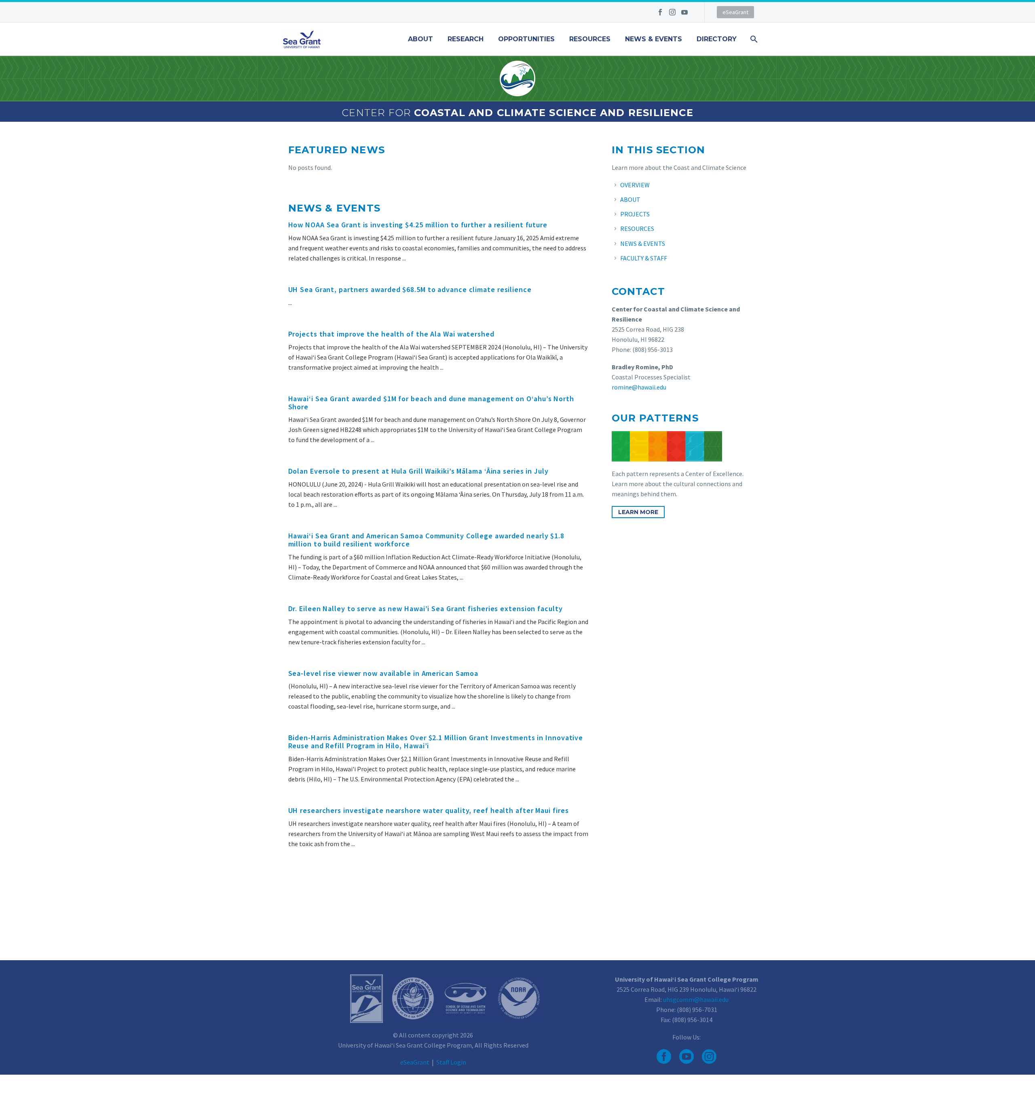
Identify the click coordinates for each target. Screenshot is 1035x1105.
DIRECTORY (717, 39)
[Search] (753, 39)
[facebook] (664, 1056)
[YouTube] (684, 12)
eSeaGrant (735, 12)
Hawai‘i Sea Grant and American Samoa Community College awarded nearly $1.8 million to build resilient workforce (426, 539)
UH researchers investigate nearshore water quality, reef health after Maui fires (428, 810)
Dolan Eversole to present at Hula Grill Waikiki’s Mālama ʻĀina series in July (418, 471)
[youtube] (686, 1056)
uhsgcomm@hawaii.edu (696, 999)
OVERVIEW (635, 185)
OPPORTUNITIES (526, 39)
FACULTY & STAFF (643, 258)
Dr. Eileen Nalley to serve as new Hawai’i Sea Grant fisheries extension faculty (425, 608)
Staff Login (451, 1062)
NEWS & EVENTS (653, 39)
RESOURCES (589, 39)
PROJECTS (635, 214)
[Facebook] (660, 12)
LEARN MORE (638, 512)
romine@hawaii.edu (639, 387)
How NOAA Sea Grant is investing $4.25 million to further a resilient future (418, 224)
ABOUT (420, 39)
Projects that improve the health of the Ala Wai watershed (391, 334)
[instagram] (709, 1056)
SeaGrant (414, 1062)
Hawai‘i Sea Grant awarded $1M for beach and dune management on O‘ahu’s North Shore (431, 402)
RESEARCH (466, 39)
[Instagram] (672, 12)
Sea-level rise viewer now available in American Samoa (383, 673)
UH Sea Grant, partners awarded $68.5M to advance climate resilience (410, 289)
